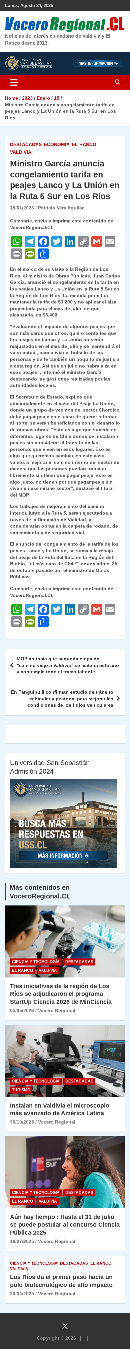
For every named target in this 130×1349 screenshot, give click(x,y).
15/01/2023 (22, 207)
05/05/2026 (22, 1010)
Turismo (21, 1090)
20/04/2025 (22, 1293)
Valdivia (20, 152)
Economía (57, 144)
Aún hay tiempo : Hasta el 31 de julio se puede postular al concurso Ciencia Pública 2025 (65, 1225)
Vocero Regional (56, 1010)
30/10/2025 (22, 1122)
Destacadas (26, 144)
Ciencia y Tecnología (36, 961)
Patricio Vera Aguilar (61, 207)
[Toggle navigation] (14, 82)
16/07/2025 (22, 1241)
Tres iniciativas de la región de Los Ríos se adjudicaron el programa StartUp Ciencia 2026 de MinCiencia (61, 994)
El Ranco (84, 144)
